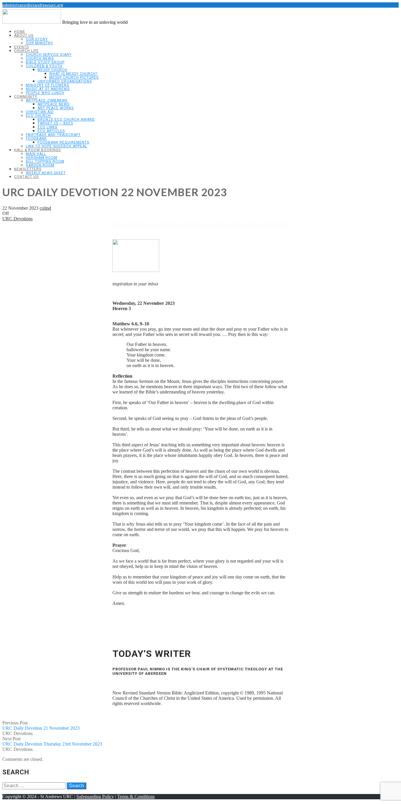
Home (19, 32)
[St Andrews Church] (31, 22)
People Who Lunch (45, 93)
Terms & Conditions (136, 796)
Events (21, 47)
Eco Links (47, 127)
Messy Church (52, 70)
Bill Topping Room (45, 161)
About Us (23, 35)
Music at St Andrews (48, 89)
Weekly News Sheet (46, 173)
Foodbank (36, 139)
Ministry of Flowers (47, 85)
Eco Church (38, 116)
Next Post (52, 741)
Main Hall (36, 154)
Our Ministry (39, 43)
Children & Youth (44, 66)
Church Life (26, 51)
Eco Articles (51, 131)
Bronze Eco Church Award (66, 119)
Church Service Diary (49, 55)
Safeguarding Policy (95, 796)
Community (25, 97)
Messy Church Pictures (74, 77)
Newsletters (27, 169)
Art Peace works (56, 108)
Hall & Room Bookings (37, 150)
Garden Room (40, 165)
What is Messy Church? (73, 74)
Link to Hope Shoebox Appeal (56, 146)
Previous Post (41, 725)
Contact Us (26, 177)
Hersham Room (41, 158)
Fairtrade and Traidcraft (53, 135)
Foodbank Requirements (63, 142)
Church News (40, 58)
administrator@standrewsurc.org (32, 4)
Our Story (37, 39)
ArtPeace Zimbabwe (47, 100)
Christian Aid (40, 112)
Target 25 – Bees (55, 123)
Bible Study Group (45, 62)
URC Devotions (17, 218)
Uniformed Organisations (65, 81)
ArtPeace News (54, 104)
